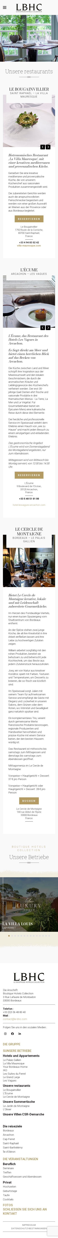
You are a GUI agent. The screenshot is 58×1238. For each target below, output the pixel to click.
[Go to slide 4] (18, 936)
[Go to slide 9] (33, 936)
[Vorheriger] (42, 147)
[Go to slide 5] (21, 936)
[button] (4, 7)
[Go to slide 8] (30, 936)
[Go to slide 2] (12, 936)
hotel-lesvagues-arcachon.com (29, 505)
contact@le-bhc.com (15, 1019)
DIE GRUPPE (11, 1044)
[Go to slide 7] (27, 936)
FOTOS (8, 1205)
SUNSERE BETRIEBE (17, 1051)
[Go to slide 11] (40, 936)
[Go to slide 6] (24, 936)
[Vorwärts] (48, 147)
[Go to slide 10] (37, 936)
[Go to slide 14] (49, 936)
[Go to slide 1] (9, 936)
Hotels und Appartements (21, 1056)
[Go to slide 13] (46, 936)
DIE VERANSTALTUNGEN (20, 1159)
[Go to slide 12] (43, 936)
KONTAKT (10, 1213)
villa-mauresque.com (29, 245)
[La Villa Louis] (29, 904)
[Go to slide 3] (15, 936)
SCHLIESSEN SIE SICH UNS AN (25, 1209)
